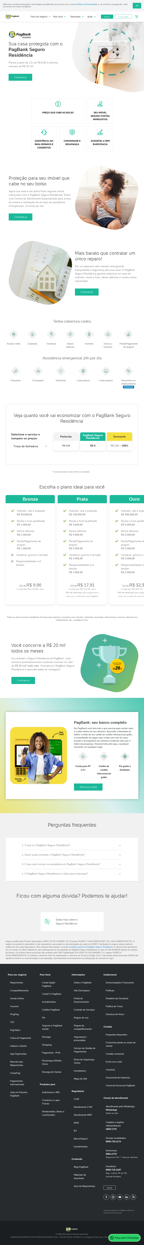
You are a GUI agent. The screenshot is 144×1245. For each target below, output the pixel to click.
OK (137, 5)
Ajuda (109, 1187)
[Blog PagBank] (133, 1197)
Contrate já (20, 77)
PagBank (18, 16)
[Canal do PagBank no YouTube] (119, 1197)
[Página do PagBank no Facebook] (106, 1197)
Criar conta (123, 17)
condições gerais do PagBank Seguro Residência (91, 947)
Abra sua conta (88, 787)
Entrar (107, 16)
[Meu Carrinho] (136, 16)
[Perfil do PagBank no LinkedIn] (126, 1197)
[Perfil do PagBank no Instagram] (113, 1197)
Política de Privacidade (87, 4)
